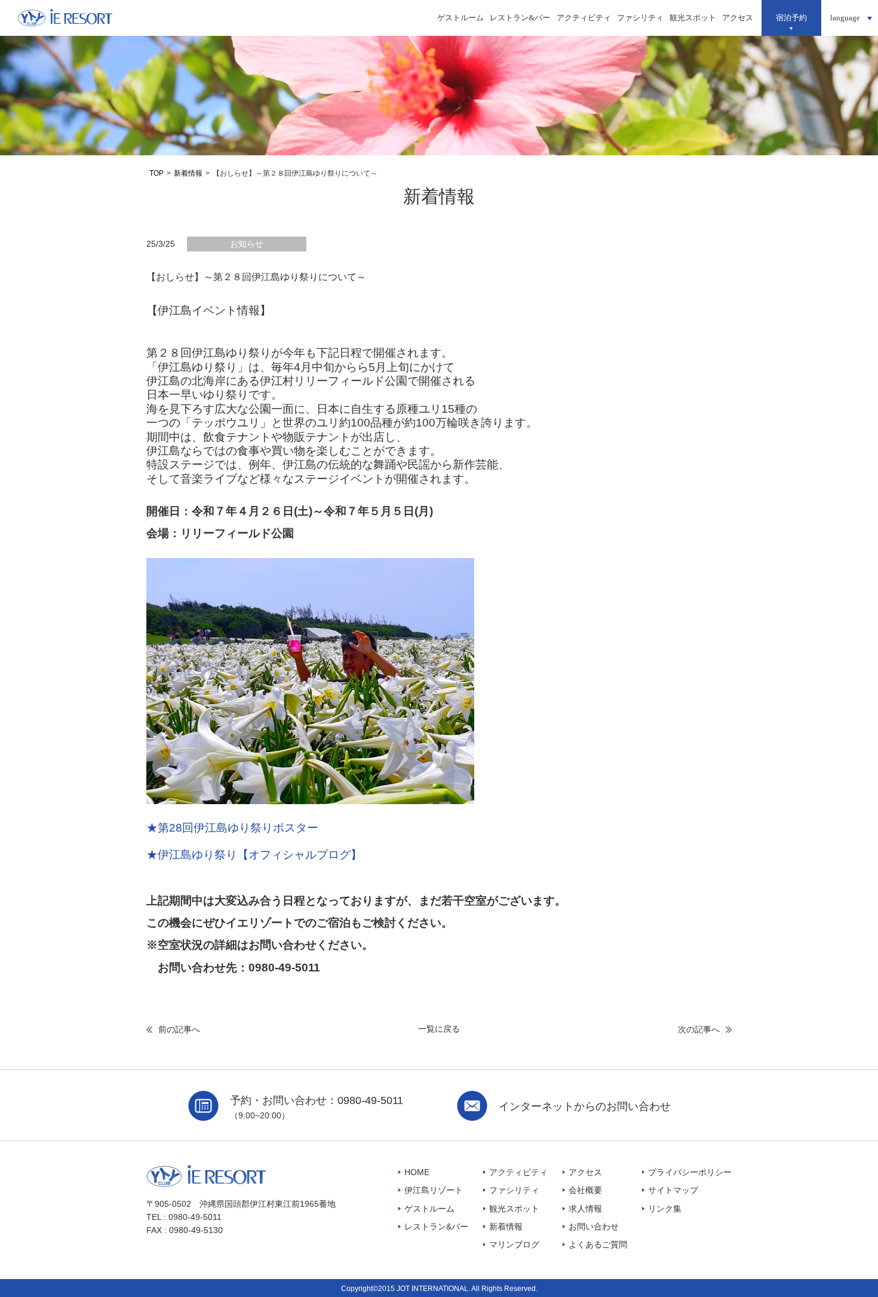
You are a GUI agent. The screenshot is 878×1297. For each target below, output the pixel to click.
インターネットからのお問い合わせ (585, 1106)
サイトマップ (673, 1190)
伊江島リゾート (433, 1190)
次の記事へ (699, 1029)
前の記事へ (179, 1029)
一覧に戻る (439, 1029)
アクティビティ (584, 17)
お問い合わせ (594, 1226)
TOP (156, 173)
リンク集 (664, 1208)
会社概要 (585, 1190)
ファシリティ (640, 17)
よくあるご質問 (598, 1244)
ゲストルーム (460, 17)
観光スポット (693, 17)
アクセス (737, 17)
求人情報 (585, 1208)
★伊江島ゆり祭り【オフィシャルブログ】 (254, 854)
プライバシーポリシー (690, 1172)
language (845, 17)
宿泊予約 (791, 17)
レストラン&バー (520, 17)
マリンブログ (514, 1244)
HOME (416, 1172)
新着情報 (188, 173)
